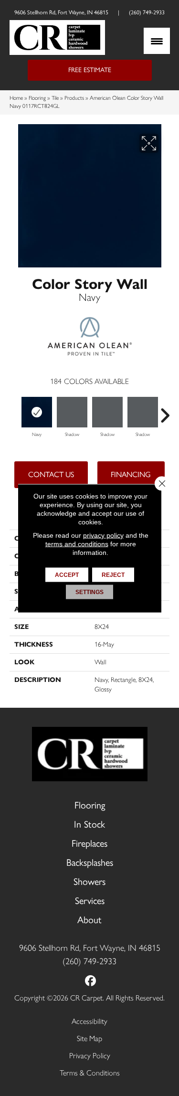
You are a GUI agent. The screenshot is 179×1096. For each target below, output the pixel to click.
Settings (89, 591)
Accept (67, 574)
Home (16, 98)
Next (165, 410)
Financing (131, 474)
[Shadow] (72, 412)
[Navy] (36, 412)
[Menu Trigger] (157, 41)
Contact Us (51, 474)
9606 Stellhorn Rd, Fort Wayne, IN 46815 (61, 12)
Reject (113, 574)
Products (74, 98)
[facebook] (90, 981)
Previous (14, 410)
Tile (55, 98)
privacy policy (103, 535)
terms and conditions (76, 543)
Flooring (37, 98)
